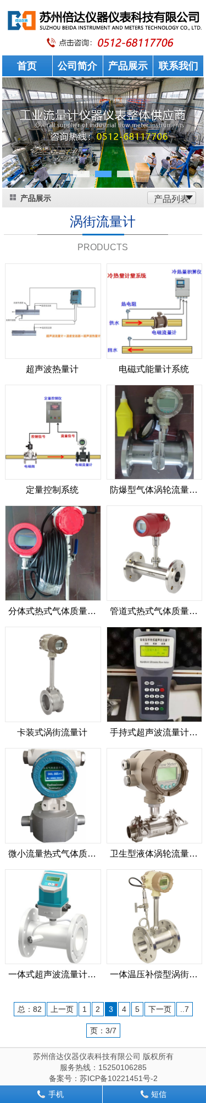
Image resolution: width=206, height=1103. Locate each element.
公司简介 (77, 65)
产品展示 (128, 65)
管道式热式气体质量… (154, 611)
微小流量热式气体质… (52, 853)
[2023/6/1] (155, 552)
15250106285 (122, 1067)
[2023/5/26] (155, 915)
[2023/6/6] (53, 310)
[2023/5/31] (53, 673)
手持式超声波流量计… (154, 732)
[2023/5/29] (53, 795)
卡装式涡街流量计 (52, 732)
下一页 (159, 1009)
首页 (27, 65)
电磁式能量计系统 (154, 369)
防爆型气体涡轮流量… (154, 489)
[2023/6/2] (53, 552)
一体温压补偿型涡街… (154, 974)
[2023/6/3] (155, 431)
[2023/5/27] (53, 915)
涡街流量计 (103, 221)
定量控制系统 (52, 489)
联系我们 (178, 65)
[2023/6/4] (53, 431)
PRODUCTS (102, 247)
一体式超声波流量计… (52, 974)
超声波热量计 (52, 369)
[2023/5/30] (155, 673)
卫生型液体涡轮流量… (154, 853)
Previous (18, 140)
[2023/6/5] (155, 310)
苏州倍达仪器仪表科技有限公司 (87, 1056)
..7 (184, 1009)
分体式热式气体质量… (52, 611)
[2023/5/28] (155, 795)
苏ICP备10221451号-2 (119, 1078)
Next (187, 140)
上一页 (62, 1009)
